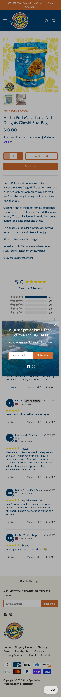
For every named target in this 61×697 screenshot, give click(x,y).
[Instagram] (33, 366)
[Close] (54, 325)
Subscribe (42, 355)
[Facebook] (28, 366)
